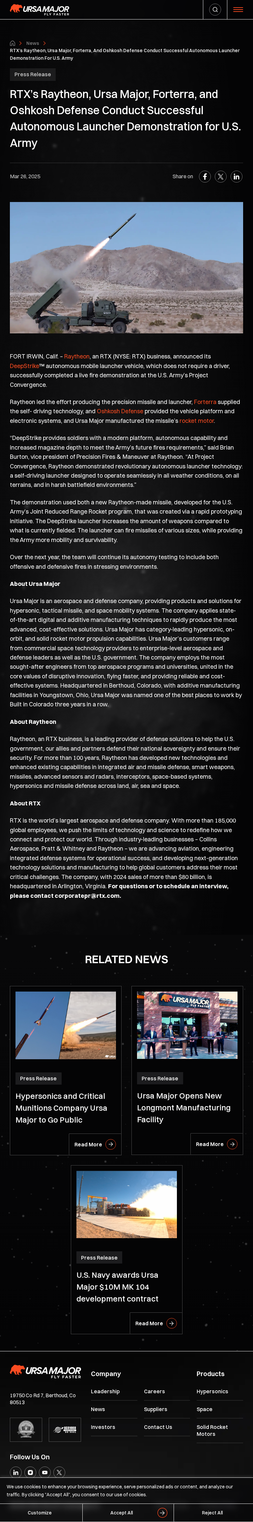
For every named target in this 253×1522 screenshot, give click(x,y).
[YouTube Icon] (45, 1472)
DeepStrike (24, 366)
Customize (40, 1513)
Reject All (212, 1513)
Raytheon (77, 356)
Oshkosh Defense (120, 411)
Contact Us (158, 1427)
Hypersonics (212, 1391)
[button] (238, 9)
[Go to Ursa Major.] (12, 43)
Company (106, 1374)
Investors (103, 1427)
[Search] (215, 10)
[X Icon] (59, 1472)
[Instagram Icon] (30, 1472)
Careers (154, 1391)
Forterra (205, 402)
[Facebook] (205, 177)
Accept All (121, 1513)
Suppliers (155, 1409)
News (32, 43)
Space (204, 1409)
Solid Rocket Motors (212, 1430)
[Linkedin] (236, 177)
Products (211, 1374)
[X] (221, 177)
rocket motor (197, 420)
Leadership (105, 1391)
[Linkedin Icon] (16, 1472)
